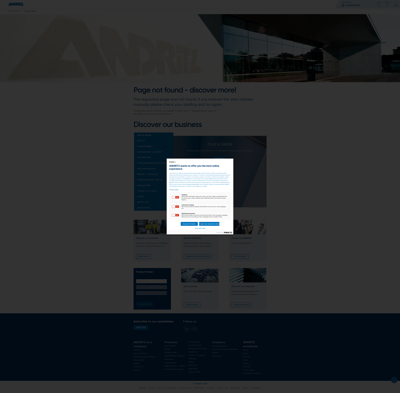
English (172, 162)
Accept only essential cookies (209, 224)
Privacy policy (174, 190)
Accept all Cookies (189, 224)
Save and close (200, 228)
